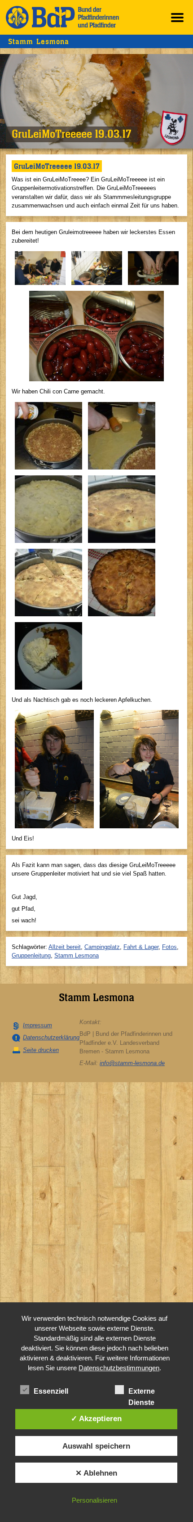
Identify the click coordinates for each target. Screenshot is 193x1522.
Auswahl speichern (96, 1446)
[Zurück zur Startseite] (62, 17)
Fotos (169, 947)
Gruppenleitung (31, 955)
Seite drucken (41, 1050)
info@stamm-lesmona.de (132, 1063)
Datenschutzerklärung (51, 1037)
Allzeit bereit (64, 947)
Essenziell (51, 1391)
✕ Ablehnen (96, 1473)
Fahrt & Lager (140, 947)
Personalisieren (94, 1500)
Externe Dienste (141, 1392)
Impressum (37, 1025)
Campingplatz (102, 947)
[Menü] (177, 17)
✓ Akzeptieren (96, 1418)
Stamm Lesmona (76, 955)
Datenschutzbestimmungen (119, 1368)
